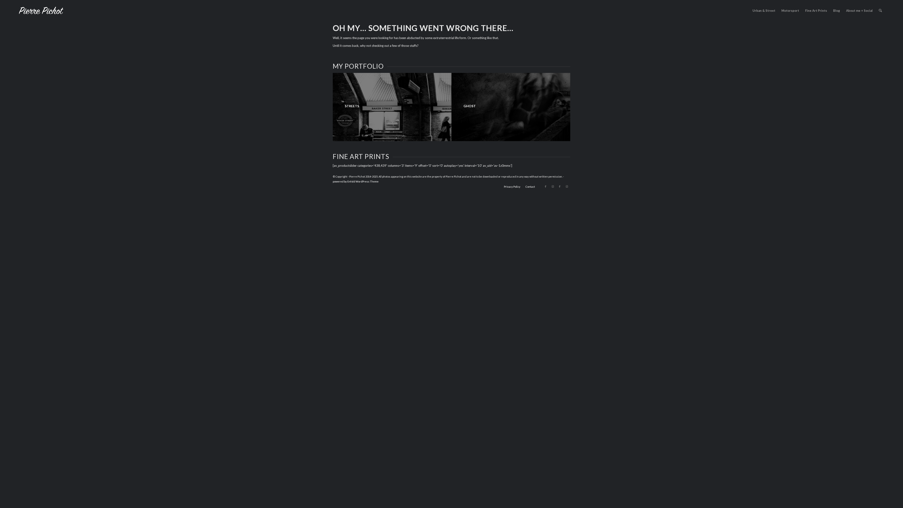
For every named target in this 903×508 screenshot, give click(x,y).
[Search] (880, 10)
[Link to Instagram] (552, 186)
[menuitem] (763, 10)
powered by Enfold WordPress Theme (356, 181)
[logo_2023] (41, 10)
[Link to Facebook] (545, 186)
